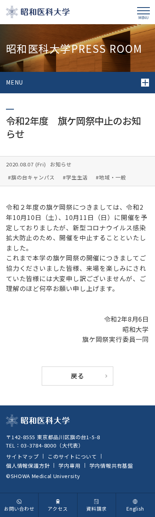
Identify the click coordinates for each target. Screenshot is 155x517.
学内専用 (69, 465)
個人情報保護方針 (28, 465)
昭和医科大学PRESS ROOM (74, 48)
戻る (77, 375)
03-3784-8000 (38, 445)
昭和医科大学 (38, 11)
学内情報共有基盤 (111, 465)
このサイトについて (72, 456)
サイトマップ (22, 456)
